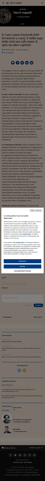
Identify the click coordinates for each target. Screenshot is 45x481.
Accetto (22, 266)
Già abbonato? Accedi (22, 271)
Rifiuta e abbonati (36, 210)
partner (30, 244)
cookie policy (26, 234)
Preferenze (22, 261)
